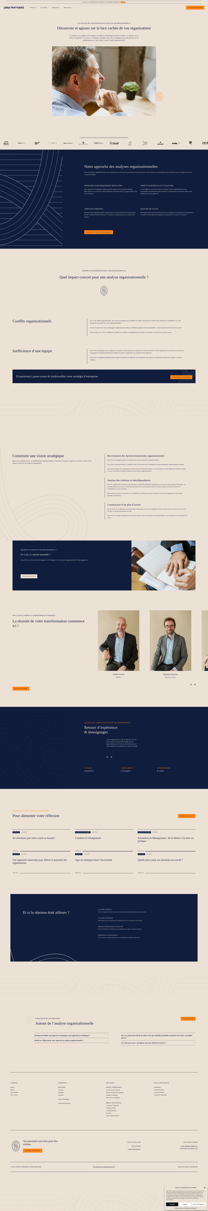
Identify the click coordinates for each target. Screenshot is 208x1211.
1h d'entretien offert (195, 7)
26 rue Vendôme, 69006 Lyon (189, 1146)
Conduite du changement (112, 1105)
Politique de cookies (179, 1208)
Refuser (185, 1204)
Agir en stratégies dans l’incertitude (93, 859)
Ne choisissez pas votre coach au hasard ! (34, 838)
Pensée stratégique (114, 1087)
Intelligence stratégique (112, 1095)
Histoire (12, 1087)
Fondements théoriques (64, 1103)
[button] (205, 1187)
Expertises (55, 7)
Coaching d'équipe (111, 1108)
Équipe (12, 1089)
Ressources (67, 7)
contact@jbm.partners (134, 1149)
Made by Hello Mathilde (188, 1167)
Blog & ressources (161, 1083)
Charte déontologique (63, 1099)
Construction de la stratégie (113, 1090)
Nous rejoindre (14, 1092)
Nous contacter (188, 1018)
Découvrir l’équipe (20, 688)
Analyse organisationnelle (112, 1115)
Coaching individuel (111, 1110)
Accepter (172, 1204)
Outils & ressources (159, 1089)
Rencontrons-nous (29, 576)
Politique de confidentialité (190, 1208)
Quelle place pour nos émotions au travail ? (160, 859)
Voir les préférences (199, 1204)
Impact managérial (114, 1103)
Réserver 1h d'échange (32, 1150)
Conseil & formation (159, 1092)
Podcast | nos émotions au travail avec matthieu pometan (101, 2)
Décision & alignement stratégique (115, 1092)
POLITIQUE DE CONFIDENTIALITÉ (104, 1167)
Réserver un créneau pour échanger (98, 232)
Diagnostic (61, 1092)
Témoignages (157, 1087)
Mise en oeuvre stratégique (113, 1097)
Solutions (43, 7)
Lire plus (15, 851)
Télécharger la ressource (181, 377)
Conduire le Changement (88, 838)
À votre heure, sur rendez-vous (189, 1148)
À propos (32, 7)
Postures (62, 1087)
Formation (61, 1095)
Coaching (60, 1090)
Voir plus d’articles (187, 816)
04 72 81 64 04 (136, 1146)
